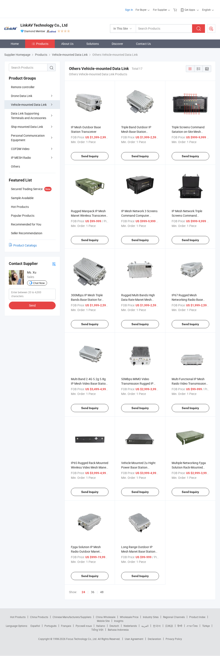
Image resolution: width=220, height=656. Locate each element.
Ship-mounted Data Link (27, 127)
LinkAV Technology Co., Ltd (43, 25)
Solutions (92, 44)
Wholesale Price (129, 617)
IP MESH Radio (21, 158)
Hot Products (18, 617)
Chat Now (39, 283)
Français (66, 625)
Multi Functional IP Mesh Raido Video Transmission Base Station (189, 383)
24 (83, 592)
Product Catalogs (25, 245)
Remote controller (23, 87)
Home (15, 44)
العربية (144, 625)
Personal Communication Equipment (28, 137)
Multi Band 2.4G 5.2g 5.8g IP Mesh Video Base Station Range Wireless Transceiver (89, 383)
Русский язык (84, 625)
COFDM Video (20, 149)
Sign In (129, 9)
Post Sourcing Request (211, 28)
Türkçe (206, 625)
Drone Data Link (21, 96)
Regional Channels (174, 617)
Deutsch (114, 625)
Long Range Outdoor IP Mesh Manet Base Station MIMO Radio (138, 551)
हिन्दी (179, 625)
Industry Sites (151, 617)
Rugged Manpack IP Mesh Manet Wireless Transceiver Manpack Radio (89, 215)
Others (15, 166)
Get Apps (190, 9)
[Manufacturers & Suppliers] (32, 8)
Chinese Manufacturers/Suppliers (72, 617)
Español (35, 625)
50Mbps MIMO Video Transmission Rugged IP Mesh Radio (137, 383)
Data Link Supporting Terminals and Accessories (28, 115)
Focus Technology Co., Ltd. (82, 639)
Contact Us (143, 44)
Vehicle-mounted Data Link (29, 105)
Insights (118, 621)
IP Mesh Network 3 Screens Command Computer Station (139, 215)
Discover (117, 44)
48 (102, 592)
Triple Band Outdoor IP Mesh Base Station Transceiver (136, 131)
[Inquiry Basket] (175, 9)
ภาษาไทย (192, 625)
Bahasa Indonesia (118, 629)
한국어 (157, 625)
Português (50, 625)
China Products (39, 617)
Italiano (100, 625)
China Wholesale (105, 617)
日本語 (169, 625)
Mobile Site (103, 621)
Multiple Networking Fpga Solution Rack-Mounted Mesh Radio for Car (189, 467)
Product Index (197, 617)
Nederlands (130, 625)
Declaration (154, 639)
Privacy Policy (174, 639)
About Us (67, 44)
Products (42, 44)
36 (92, 592)
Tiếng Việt (97, 629)
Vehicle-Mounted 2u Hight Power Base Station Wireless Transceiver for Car (139, 467)
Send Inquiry (89, 156)
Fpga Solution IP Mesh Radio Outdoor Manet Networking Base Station (87, 551)
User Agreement (134, 639)
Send (32, 305)
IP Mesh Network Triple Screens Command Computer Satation (187, 215)
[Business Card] (54, 264)
